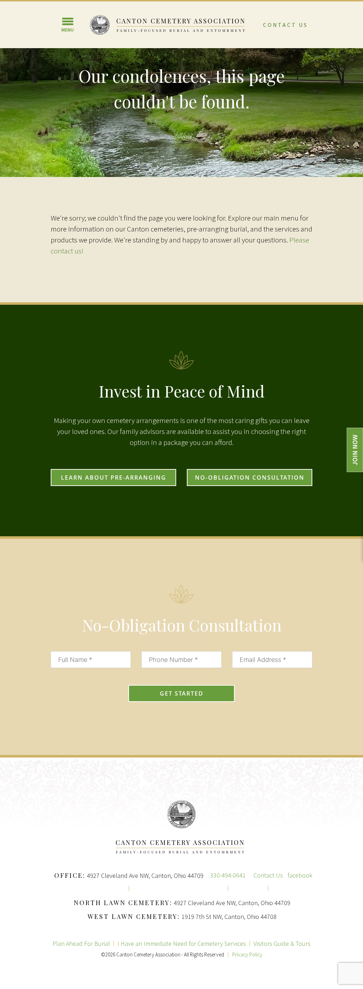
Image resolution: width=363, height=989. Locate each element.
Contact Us (285, 24)
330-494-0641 (228, 875)
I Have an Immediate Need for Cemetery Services (181, 943)
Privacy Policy (247, 954)
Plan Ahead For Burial (81, 943)
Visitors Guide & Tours (282, 943)
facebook (299, 875)
